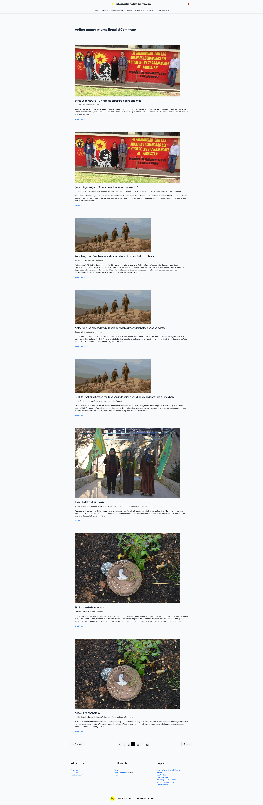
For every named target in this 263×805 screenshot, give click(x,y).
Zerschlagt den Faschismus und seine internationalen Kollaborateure (114, 256)
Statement (98, 401)
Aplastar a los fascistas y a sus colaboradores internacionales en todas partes (120, 328)
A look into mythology (87, 712)
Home (96, 11)
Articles (103, 11)
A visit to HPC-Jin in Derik (89, 502)
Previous (77, 744)
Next (187, 744)
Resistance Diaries (117, 11)
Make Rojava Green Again (166, 780)
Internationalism (103, 191)
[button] (188, 3)
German (78, 260)
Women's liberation (152, 191)
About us (150, 11)
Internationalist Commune (133, 4)
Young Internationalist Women (168, 770)
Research (91, 717)
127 (147, 745)
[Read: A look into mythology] (127, 673)
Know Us (74, 770)
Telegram (117, 775)
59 (138, 745)
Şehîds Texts (139, 191)
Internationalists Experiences (122, 191)
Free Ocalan (161, 775)
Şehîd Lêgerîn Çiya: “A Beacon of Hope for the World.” (106, 187)
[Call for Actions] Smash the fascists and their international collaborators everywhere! (125, 397)
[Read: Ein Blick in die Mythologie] (127, 568)
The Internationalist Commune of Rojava (135, 798)
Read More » (80, 119)
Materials (138, 11)
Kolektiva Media (120, 772)
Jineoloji (84, 717)
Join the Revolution (78, 775)
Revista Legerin (162, 785)
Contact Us (75, 772)
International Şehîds (88, 191)
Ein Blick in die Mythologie (89, 607)
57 (129, 745)
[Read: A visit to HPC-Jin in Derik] (127, 463)
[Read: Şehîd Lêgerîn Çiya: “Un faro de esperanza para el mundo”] (127, 71)
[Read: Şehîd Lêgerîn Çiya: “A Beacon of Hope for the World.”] (127, 157)
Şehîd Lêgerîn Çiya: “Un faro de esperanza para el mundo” (108, 100)
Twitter (116, 770)
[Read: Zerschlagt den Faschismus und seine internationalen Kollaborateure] (113, 235)
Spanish (78, 105)
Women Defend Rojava (165, 782)
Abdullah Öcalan (163, 11)
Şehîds (129, 11)
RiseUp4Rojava (162, 777)
